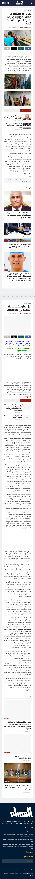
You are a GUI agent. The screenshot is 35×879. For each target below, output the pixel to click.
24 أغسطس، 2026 (18, 120)
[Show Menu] (31, 3)
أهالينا (6, 209)
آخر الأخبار (25, 10)
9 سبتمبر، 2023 (12, 27)
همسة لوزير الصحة (28, 831)
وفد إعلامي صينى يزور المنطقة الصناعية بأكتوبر (13, 416)
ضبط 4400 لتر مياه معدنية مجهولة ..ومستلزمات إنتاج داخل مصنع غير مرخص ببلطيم (13, 117)
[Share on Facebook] (28, 48)
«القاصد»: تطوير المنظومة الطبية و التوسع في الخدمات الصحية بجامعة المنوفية (18, 787)
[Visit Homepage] (20, 3)
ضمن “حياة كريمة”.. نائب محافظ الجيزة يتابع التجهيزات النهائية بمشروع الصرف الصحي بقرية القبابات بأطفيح (13, 407)
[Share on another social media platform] (7, 48)
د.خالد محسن (23, 27)
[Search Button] (8, 3)
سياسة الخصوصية (28, 870)
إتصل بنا (19, 870)
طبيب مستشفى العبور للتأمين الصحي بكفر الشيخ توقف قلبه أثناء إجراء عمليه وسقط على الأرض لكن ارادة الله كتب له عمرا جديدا (18, 277)
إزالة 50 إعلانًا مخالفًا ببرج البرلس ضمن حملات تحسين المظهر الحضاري (13, 125)
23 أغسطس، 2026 (18, 412)
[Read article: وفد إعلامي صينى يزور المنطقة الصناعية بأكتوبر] (27, 417)
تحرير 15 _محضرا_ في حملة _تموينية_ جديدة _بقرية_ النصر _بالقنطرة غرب (18, 180)
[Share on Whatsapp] (21, 48)
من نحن (13, 870)
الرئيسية (29, 10)
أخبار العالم (7, 752)
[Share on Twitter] (14, 48)
